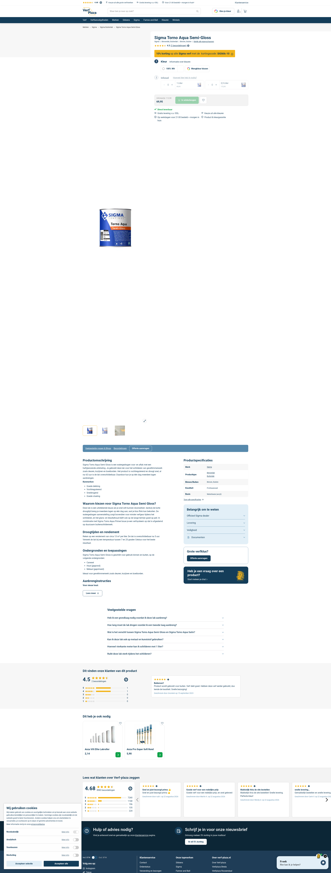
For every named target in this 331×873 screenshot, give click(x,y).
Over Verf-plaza (219, 862)
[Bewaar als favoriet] (203, 100)
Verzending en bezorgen (150, 871)
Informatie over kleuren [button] (180, 62)
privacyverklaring (38, 824)
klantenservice (141, 835)
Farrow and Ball (183, 871)
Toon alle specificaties (192, 500)
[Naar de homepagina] (89, 11)
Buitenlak (210, 476)
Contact (143, 862)
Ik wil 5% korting (196, 842)
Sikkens (179, 862)
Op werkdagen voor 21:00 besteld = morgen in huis (178, 119)
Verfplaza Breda (219, 866)
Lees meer (91, 593)
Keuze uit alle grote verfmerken (120, 3)
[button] (188, 69)
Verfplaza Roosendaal (222, 871)
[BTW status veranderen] (94, 857)
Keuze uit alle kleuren (214, 113)
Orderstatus (145, 866)
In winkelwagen (188, 100)
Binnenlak (211, 473)
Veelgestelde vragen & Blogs (98, 448)
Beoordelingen (120, 448)
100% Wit (170, 68)
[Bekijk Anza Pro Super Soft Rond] (144, 740)
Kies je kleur (225, 11)
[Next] (326, 800)
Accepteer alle (61, 863)
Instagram (90, 868)
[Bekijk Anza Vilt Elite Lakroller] (103, 740)
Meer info (65, 832)
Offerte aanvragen (140, 448)
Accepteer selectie (24, 863)
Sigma (209, 467)
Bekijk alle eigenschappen (204, 41)
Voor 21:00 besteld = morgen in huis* (179, 3)
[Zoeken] (197, 11)
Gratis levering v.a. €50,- (149, 3)
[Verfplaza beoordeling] (108, 788)
